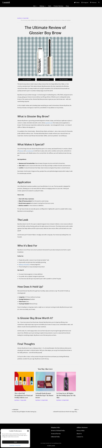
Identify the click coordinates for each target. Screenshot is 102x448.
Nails (49, 6)
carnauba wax (29, 151)
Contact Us (80, 437)
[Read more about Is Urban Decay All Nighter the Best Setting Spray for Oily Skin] (66, 381)
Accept (15, 442)
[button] (28, 431)
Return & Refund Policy (58, 430)
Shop (67, 6)
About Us (79, 433)
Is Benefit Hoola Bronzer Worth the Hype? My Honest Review (44, 395)
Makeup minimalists (24, 264)
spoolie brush (49, 123)
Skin (34, 6)
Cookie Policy (12, 445)
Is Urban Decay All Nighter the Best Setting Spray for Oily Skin (66, 395)
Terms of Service (56, 433)
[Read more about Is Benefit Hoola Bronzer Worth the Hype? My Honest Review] (45, 381)
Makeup (42, 6)
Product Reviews (58, 6)
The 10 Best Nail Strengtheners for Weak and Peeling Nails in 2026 (24, 395)
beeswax (21, 151)
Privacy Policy (17, 445)
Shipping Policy (55, 427)
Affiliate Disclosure (82, 427)
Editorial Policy (55, 437)
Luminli (6, 2)
